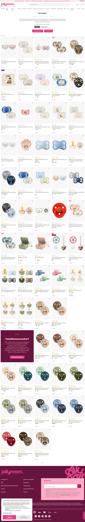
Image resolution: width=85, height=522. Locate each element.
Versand (3, 488)
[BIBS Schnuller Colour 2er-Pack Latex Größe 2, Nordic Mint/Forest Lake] (38, 325)
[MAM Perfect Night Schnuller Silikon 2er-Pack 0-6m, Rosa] (53, 129)
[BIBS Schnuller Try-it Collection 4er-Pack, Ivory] (69, 292)
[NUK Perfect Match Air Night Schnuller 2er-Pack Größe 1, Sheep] (35, 227)
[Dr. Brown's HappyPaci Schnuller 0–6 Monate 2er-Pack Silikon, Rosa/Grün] (36, 292)
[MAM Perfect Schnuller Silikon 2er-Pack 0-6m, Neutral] (69, 129)
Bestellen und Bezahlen (28, 479)
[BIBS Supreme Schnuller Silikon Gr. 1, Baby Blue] (35, 162)
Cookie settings (26, 485)
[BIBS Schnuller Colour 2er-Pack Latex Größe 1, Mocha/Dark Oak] (18, 456)
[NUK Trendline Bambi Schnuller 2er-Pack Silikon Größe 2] (1, 64)
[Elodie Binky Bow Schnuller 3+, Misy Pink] (18, 129)
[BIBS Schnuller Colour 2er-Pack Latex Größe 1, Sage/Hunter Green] (52, 390)
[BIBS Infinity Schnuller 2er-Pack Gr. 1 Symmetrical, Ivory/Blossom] (36, 64)
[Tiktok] (46, 516)
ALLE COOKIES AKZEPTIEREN (9, 517)
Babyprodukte (35, 16)
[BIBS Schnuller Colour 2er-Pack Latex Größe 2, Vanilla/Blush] (35, 325)
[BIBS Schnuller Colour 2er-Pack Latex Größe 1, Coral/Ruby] (1, 456)
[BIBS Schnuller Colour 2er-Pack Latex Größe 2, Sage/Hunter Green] (69, 390)
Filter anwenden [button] (37, 30)
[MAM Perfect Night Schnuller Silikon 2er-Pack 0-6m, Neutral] (52, 129)
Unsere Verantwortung (28, 488)
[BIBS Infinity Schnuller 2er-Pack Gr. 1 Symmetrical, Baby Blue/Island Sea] (37, 64)
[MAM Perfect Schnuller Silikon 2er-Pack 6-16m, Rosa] (19, 64)
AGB (2, 482)
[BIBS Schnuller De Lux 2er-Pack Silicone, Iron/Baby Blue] (71, 64)
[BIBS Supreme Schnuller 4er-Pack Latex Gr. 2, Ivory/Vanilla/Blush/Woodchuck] (2, 292)
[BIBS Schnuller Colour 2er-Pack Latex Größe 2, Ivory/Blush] (37, 325)
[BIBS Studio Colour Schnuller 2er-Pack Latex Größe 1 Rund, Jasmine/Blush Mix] (18, 227)
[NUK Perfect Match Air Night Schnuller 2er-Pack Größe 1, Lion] (36, 227)
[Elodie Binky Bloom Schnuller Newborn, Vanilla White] (19, 162)
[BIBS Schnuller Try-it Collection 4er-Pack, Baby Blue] (72, 292)
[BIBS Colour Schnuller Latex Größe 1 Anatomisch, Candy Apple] (52, 227)
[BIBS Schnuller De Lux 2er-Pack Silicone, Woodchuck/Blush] (72, 64)
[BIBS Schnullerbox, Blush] (35, 260)
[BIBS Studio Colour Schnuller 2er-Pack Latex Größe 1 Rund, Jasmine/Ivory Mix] (20, 227)
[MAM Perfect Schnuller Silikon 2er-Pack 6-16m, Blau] (20, 64)
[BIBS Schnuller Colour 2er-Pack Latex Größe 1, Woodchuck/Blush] (53, 325)
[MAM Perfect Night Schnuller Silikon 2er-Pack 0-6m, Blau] (54, 129)
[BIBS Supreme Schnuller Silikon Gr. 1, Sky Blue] (36, 162)
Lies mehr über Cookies (7, 513)
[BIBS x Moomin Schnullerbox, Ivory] (19, 260)
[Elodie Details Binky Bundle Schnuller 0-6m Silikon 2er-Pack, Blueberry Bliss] (1, 260)
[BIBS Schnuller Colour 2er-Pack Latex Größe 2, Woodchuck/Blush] (36, 325)
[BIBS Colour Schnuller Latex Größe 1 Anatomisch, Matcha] (53, 227)
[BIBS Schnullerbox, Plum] (20, 260)
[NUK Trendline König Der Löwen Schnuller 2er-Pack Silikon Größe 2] (1, 162)
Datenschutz (26, 482)
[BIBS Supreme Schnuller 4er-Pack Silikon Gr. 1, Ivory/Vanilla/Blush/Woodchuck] (20, 292)
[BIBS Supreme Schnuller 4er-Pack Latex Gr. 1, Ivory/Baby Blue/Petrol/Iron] (19, 292)
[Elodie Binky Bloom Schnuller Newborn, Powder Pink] (18, 162)
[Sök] (68, 4)
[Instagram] (39, 516)
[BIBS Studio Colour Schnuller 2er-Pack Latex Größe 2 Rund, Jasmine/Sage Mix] (71, 162)
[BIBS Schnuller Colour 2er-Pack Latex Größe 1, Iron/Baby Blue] (35, 423)
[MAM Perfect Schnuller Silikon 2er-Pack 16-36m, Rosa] (37, 129)
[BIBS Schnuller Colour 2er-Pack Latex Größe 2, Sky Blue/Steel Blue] (69, 423)
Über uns (25, 491)
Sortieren (48, 30)
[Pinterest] (49, 516)
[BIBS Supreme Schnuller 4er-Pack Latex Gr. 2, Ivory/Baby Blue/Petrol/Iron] (1, 292)
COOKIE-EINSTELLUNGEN (24, 517)
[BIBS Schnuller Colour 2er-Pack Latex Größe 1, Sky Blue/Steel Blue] (52, 423)
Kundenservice (82, 0)
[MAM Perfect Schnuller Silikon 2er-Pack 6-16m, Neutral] (18, 64)
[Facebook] (36, 516)
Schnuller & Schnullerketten (43, 16)
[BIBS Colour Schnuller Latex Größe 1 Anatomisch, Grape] (55, 227)
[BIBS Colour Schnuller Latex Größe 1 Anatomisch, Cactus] (54, 227)
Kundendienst (84, 515)
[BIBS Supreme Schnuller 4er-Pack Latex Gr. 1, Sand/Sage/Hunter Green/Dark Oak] (18, 292)
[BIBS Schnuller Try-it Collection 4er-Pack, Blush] (70, 292)
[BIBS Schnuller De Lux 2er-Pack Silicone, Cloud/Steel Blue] (70, 64)
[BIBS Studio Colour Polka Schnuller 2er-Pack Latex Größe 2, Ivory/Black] (70, 162)
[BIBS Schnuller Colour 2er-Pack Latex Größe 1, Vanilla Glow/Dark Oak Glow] (35, 456)
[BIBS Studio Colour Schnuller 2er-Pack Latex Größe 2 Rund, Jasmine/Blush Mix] (72, 162)
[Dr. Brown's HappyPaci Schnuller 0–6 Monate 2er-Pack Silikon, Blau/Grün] (35, 292)
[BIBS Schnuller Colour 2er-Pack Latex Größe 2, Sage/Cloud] (18, 423)
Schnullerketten (44, 27)
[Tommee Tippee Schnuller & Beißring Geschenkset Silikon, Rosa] (53, 260)
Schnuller (50, 16)
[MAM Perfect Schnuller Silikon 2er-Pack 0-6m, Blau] (70, 129)
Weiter (46, 462)
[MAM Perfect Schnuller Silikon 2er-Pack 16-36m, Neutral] (35, 129)
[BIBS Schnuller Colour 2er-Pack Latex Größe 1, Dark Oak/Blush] (52, 325)
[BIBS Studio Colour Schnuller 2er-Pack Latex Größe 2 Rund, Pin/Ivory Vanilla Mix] (69, 162)
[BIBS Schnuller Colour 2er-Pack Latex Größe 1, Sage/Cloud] (1, 423)
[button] (80, 5)
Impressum (3, 491)
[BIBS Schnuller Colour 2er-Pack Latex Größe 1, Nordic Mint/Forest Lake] (55, 325)
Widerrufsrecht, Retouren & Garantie (9, 485)
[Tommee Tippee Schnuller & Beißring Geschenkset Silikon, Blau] (52, 260)
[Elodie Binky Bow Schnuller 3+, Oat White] (19, 129)
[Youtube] (42, 516)
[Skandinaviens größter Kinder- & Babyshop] (8, 4)
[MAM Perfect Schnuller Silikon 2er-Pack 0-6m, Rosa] (71, 129)
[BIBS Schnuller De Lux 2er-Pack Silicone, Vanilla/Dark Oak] (69, 64)
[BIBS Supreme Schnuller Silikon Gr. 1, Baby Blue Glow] (38, 162)
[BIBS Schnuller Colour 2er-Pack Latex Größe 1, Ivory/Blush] (54, 325)
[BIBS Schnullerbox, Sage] (18, 260)
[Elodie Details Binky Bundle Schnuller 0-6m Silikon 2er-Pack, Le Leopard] (52, 64)
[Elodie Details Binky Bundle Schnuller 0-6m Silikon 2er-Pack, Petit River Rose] (53, 64)
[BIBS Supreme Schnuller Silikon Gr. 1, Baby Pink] (37, 162)
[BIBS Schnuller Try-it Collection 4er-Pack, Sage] (71, 292)
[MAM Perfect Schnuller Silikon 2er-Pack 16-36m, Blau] (36, 129)
